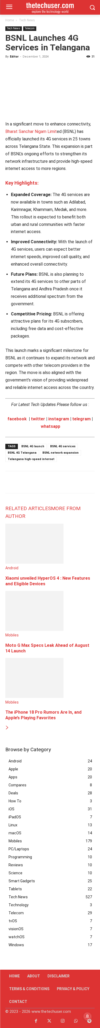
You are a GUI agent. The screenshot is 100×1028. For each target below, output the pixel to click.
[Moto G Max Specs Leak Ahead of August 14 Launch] (34, 629)
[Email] (47, 482)
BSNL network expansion (60, 452)
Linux (13, 825)
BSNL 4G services (62, 446)
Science (15, 873)
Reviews (16, 865)
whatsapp (50, 426)
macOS (15, 833)
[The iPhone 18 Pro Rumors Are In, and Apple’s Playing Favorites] (34, 696)
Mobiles (12, 635)
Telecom (30, 28)
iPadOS (15, 817)
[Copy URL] (72, 482)
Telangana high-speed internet (31, 459)
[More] (84, 482)
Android (11, 568)
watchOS (17, 937)
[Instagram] (62, 1021)
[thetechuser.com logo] (50, 7)
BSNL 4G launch (32, 446)
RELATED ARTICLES (28, 508)
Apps (13, 777)
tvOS (13, 921)
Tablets (15, 889)
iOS (11, 809)
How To (15, 801)
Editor (14, 56)
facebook (17, 418)
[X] (23, 482)
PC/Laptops (19, 849)
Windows (16, 945)
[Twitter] (49, 1021)
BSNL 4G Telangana (22, 452)
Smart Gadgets (22, 881)
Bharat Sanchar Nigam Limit (31, 131)
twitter (38, 418)
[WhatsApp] (35, 482)
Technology (19, 905)
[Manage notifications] (87, 1016)
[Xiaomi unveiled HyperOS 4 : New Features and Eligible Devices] (34, 562)
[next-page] (7, 728)
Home (9, 20)
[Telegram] (59, 482)
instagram (58, 418)
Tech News (27, 20)
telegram (81, 418)
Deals (13, 793)
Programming (20, 857)
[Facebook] (10, 482)
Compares (17, 785)
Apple (13, 769)
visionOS (16, 929)
